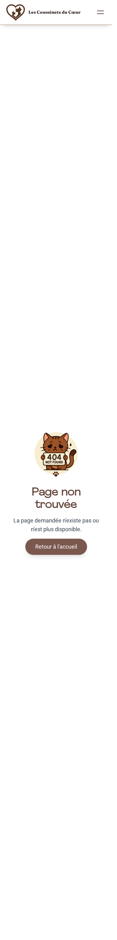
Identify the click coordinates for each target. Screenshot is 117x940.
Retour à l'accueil (56, 546)
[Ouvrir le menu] (100, 12)
